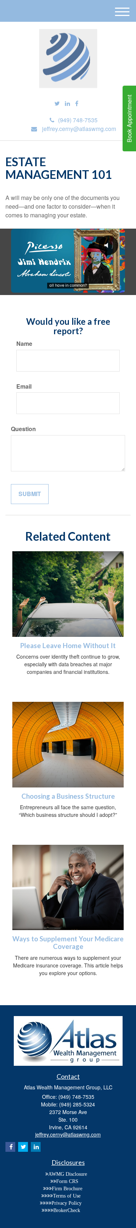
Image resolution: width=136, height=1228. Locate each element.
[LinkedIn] (67, 103)
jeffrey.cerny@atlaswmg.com (79, 128)
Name (24, 344)
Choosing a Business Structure (68, 796)
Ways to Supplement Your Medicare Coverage (68, 942)
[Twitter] (57, 103)
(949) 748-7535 (78, 120)
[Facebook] (76, 103)
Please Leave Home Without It (68, 646)
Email (24, 386)
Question (23, 429)
